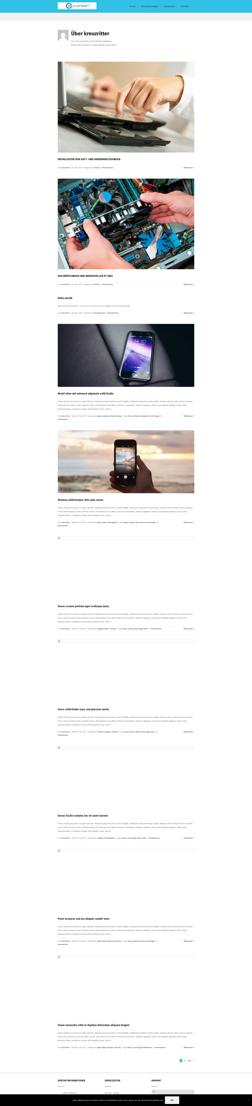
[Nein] (248, 1100)
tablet (137, 732)
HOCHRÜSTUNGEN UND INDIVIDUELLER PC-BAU (85, 275)
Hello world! (65, 298)
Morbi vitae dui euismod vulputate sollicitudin (86, 393)
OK (172, 1100)
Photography (112, 522)
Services (96, 168)
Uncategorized (99, 313)
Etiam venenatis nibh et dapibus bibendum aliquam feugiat (93, 1025)
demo (137, 522)
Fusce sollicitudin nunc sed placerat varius (83, 709)
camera (132, 522)
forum (130, 416)
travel (152, 732)
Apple (99, 416)
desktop (136, 941)
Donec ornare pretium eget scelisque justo (83, 606)
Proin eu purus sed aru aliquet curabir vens (83, 918)
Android (100, 732)
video (144, 838)
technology (154, 416)
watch (146, 629)
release (136, 416)
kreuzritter (65, 168)
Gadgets (100, 629)
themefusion (147, 1047)
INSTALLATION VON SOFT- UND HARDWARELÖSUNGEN (89, 159)
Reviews (119, 416)
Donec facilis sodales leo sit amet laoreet (83, 815)
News (113, 416)
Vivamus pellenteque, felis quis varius (80, 499)
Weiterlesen (188, 168)
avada (126, 522)
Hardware (106, 416)
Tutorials (112, 629)
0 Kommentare (107, 168)
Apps (104, 522)
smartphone (144, 416)
